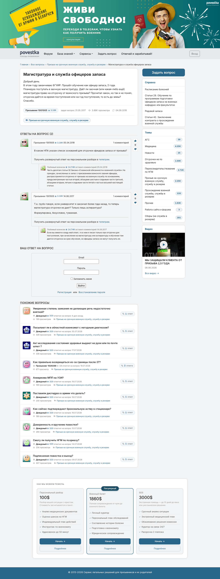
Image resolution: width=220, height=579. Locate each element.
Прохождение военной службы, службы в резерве (163, 193)
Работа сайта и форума (162, 209)
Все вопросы (37, 64)
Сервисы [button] (85, 53)
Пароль (81, 268)
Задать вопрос (107, 53)
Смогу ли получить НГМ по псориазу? (56, 440)
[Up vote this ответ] (135, 141)
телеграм (104, 159)
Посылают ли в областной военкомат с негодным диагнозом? (71, 327)
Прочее (163, 203)
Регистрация (64, 292)
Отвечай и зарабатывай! (136, 53)
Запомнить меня (82, 278)
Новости (162, 152)
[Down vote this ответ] (135, 149)
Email (81, 257)
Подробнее (60, 548)
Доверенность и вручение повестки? (55, 424)
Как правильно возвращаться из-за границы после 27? (67, 362)
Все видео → (152, 273)
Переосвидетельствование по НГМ (164, 170)
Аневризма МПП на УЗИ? (48, 377)
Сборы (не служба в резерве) (163, 218)
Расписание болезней (157, 89)
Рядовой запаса (154, 111)
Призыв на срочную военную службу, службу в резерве (76, 64)
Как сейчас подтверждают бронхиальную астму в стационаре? (72, 408)
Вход (194, 53)
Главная (24, 64)
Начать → (60, 541)
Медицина (163, 146)
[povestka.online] (29, 53)
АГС (162, 139)
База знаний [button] (65, 53)
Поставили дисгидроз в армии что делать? (59, 393)
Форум (48, 53)
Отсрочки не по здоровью (163, 161)
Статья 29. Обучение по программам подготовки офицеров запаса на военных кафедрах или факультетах (161, 100)
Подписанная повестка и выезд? (53, 455)
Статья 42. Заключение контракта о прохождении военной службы (159, 120)
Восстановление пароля (92, 292)
